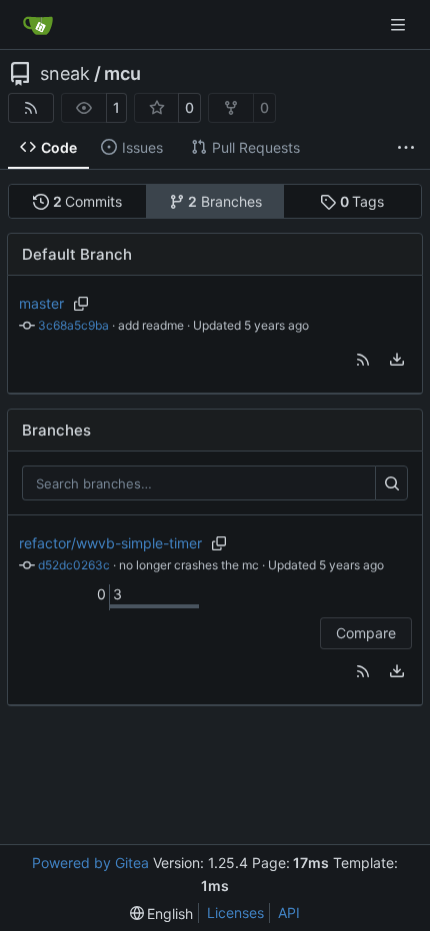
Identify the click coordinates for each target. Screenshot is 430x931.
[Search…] (391, 483)
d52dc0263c (74, 564)
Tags (362, 201)
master (41, 303)
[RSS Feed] (31, 108)
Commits (88, 201)
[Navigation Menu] (400, 24)
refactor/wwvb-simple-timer (110, 542)
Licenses (235, 912)
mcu (122, 74)
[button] (363, 360)
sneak (65, 74)
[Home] (38, 25)
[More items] (406, 148)
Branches (225, 201)
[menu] (397, 360)
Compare (366, 632)
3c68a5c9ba (73, 325)
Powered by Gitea (90, 862)
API (289, 912)
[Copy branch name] (81, 304)
